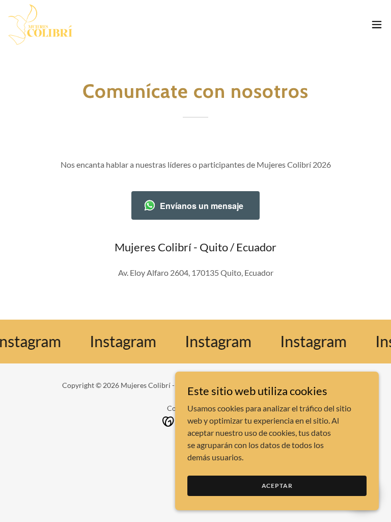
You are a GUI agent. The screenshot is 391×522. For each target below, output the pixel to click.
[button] (377, 24)
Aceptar (277, 485)
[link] (40, 24)
